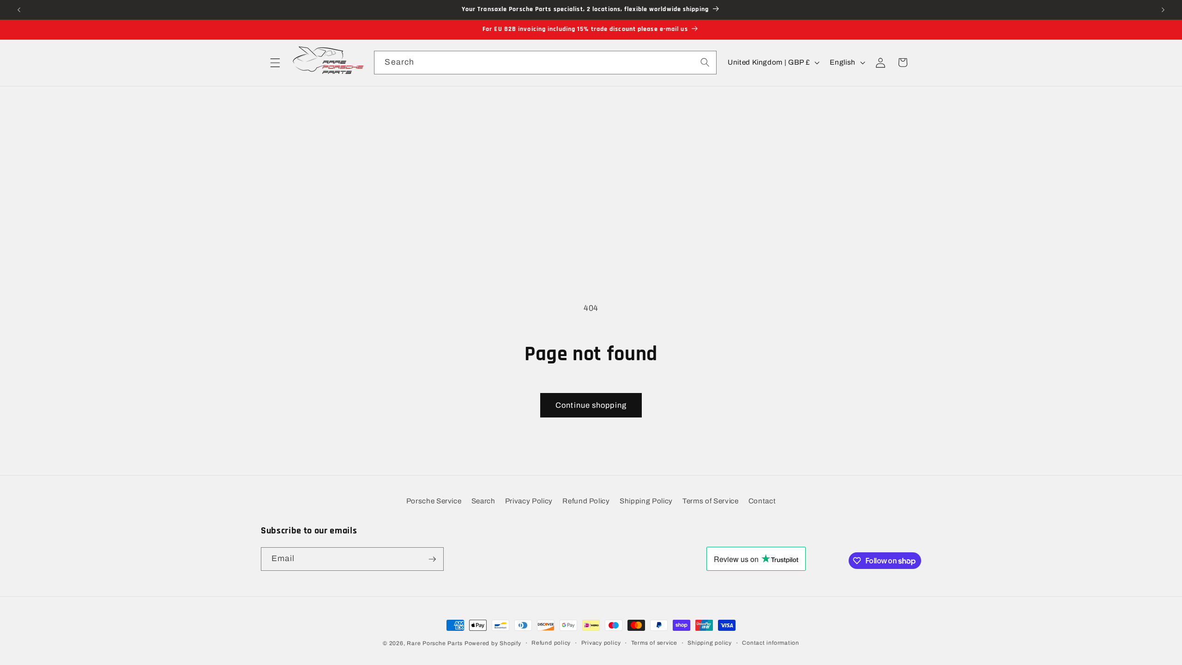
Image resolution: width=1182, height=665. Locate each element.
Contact (762, 501)
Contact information (770, 643)
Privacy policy (601, 643)
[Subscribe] (432, 559)
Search (483, 501)
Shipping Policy (646, 501)
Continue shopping (591, 405)
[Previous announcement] (19, 9)
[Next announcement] (1163, 9)
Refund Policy (586, 501)
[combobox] (545, 62)
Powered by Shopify (492, 643)
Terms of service (654, 643)
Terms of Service (710, 501)
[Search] (705, 62)
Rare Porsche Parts (435, 643)
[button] (275, 62)
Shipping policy (709, 643)
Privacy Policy (529, 501)
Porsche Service (434, 501)
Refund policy (551, 643)
